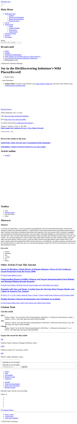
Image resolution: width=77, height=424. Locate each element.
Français (7, 35)
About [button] (7, 24)
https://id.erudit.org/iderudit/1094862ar (16, 116)
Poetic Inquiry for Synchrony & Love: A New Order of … (23, 56)
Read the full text (6, 109)
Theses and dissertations (16, 17)
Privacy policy (9, 414)
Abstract (7, 155)
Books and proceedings (16, 19)
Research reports (14, 21)
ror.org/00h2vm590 (19, 85)
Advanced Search (10, 33)
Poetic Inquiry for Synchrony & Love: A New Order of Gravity (22, 128)
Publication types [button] (10, 14)
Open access (13, 30)
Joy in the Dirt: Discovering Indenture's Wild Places (21, 58)
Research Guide (10, 377)
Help (6, 373)
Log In (7, 23)
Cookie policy (9, 416)
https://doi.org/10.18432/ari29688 (15, 119)
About (11, 24)
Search (3, 40)
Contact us (8, 379)
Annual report (13, 32)
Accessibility (9, 375)
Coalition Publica (14, 28)
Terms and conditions (11, 418)
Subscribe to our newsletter (11, 365)
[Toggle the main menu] (1, 5)
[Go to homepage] (5, 1)
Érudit (11, 26)
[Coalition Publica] (7, 410)
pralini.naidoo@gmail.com (43, 84)
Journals (11, 15)
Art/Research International (13, 55)
